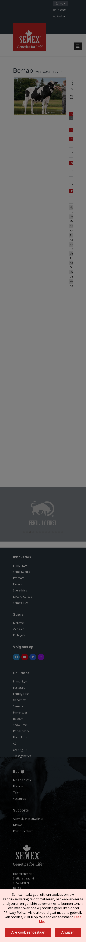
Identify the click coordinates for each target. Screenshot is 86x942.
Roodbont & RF (23, 731)
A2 (14, 743)
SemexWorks (21, 572)
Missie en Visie (22, 780)
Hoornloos (20, 737)
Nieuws (18, 825)
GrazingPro (20, 750)
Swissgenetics (22, 756)
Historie (18, 786)
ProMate (18, 578)
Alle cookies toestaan (28, 932)
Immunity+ (20, 565)
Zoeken (61, 16)
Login (62, 3)
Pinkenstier (20, 712)
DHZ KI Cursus (22, 596)
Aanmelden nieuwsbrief (28, 819)
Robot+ (18, 719)
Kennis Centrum (23, 831)
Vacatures (19, 798)
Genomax (19, 700)
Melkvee (18, 623)
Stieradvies (20, 590)
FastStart (19, 687)
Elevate (17, 584)
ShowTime (20, 725)
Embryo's (19, 635)
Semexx (18, 706)
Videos (61, 9)
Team (17, 792)
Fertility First (21, 694)
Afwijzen (68, 932)
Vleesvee (18, 629)
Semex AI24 (20, 603)
